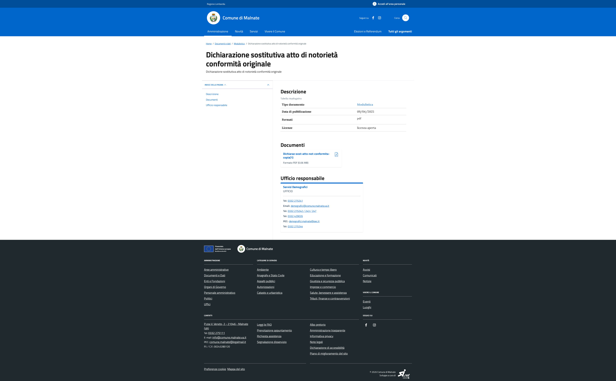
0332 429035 (295, 216)
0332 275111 (216, 333)
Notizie (367, 281)
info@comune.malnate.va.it (229, 337)
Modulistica (365, 104)
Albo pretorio (318, 324)
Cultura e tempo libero (323, 269)
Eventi (367, 301)
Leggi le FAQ (264, 324)
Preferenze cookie (215, 369)
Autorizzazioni (265, 287)
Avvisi (366, 269)
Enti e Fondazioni (214, 281)
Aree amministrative (216, 269)
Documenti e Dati (214, 275)
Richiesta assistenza (269, 336)
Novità (239, 31)
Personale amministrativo (219, 293)
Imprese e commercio (323, 287)
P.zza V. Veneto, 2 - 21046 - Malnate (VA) (226, 326)
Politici (208, 298)
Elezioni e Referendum (367, 31)
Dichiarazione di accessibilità (327, 348)
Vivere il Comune (275, 31)
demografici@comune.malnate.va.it (310, 206)
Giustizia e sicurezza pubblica (327, 281)
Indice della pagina (214, 84)
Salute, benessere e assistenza (328, 293)
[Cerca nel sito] (405, 17)
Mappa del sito (236, 369)
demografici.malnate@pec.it (304, 221)
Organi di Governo (215, 287)
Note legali (316, 342)
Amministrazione (217, 31)
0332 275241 (295, 201)
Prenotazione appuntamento (274, 330)
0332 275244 (295, 226)
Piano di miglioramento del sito (329, 353)
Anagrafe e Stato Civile (270, 275)
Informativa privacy (321, 336)
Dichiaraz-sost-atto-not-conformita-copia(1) (306, 155)
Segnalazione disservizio (272, 342)
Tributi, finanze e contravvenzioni (330, 298)
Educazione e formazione (325, 275)
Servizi (254, 31)
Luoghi (367, 307)
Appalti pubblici (266, 281)
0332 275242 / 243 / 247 (302, 211)
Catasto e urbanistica (269, 293)
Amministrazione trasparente (327, 330)
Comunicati (370, 275)
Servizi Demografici (295, 187)
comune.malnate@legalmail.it (228, 342)
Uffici (207, 304)
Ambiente (263, 269)
